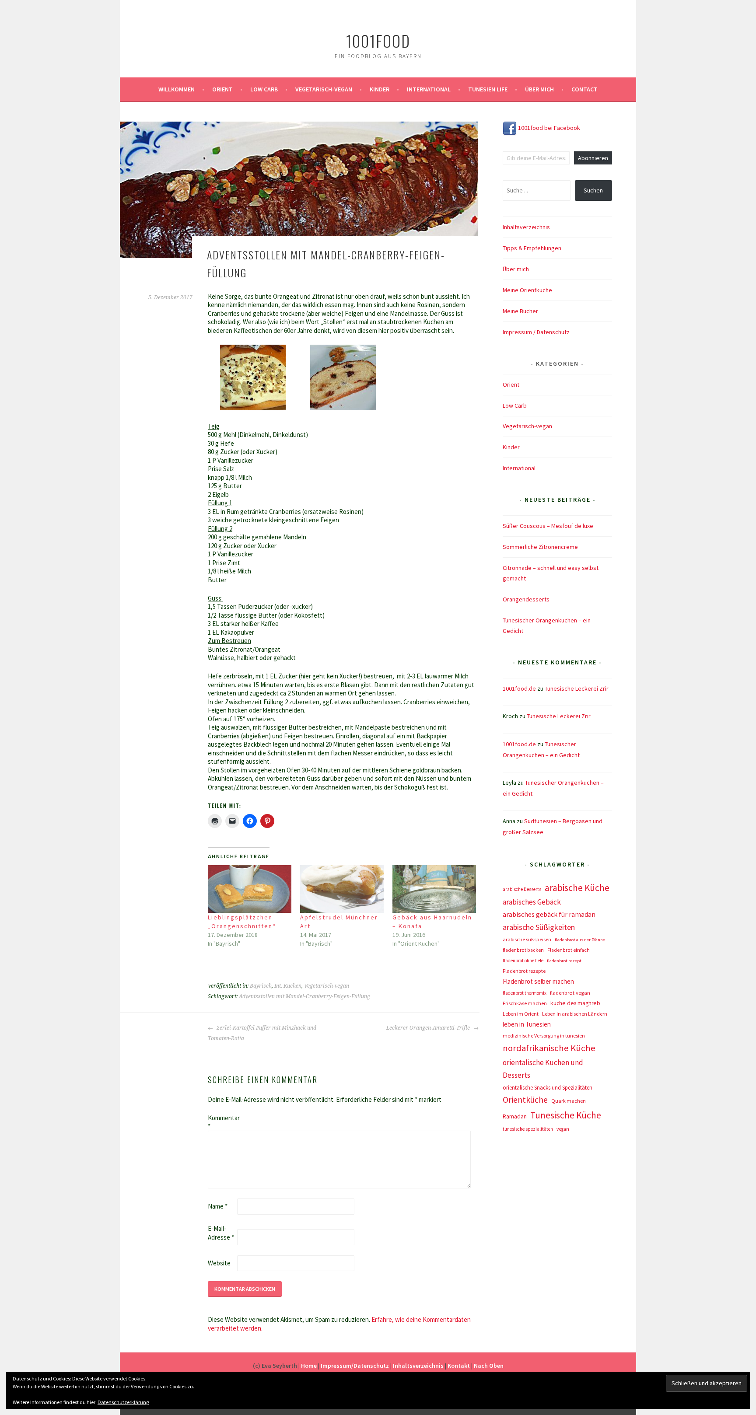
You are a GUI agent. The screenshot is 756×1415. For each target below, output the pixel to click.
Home (309, 1366)
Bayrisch (261, 986)
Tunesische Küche (565, 1115)
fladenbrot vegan (570, 992)
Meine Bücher (520, 311)
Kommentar (222, 1122)
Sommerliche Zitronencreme (540, 547)
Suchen (593, 190)
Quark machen (568, 1100)
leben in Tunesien (527, 1024)
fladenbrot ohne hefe (523, 960)
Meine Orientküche (527, 290)
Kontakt (459, 1366)
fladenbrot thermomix (524, 993)
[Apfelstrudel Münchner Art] (342, 889)
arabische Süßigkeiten (539, 927)
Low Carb (264, 89)
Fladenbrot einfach (568, 950)
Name (218, 1206)
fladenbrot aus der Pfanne (580, 940)
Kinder (379, 89)
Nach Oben (489, 1366)
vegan (562, 1129)
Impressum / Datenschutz (536, 332)
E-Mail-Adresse (221, 1232)
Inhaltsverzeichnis (526, 227)
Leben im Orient (521, 1013)
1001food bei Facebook (548, 128)
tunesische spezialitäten (528, 1129)
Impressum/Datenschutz (355, 1366)
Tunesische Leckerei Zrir (577, 688)
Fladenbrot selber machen (538, 981)
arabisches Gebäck (532, 902)
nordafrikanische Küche (549, 1048)
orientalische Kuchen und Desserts (543, 1069)
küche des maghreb (575, 1003)
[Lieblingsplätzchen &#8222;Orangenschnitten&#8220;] (249, 889)
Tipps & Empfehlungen (532, 248)
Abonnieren (593, 158)
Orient (222, 89)
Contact (584, 89)
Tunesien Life (488, 89)
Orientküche (525, 1099)
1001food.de (519, 688)
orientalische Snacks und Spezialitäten (547, 1087)
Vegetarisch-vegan (323, 89)
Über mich (539, 89)
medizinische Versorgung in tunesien (544, 1035)
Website (219, 1263)
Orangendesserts (526, 599)
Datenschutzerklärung (123, 1402)
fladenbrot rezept (564, 961)
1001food (378, 40)
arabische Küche (577, 888)
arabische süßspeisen (527, 939)
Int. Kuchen (287, 986)
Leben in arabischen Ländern (574, 1013)
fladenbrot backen (523, 950)
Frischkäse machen (525, 1003)
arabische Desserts (522, 889)
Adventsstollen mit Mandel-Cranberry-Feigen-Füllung (304, 996)
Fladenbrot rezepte (524, 971)
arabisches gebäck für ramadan (549, 914)
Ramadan (515, 1116)
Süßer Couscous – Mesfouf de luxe (548, 526)
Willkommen (176, 89)
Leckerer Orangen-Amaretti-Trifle (428, 1028)
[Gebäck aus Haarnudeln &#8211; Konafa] (434, 889)
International (429, 89)
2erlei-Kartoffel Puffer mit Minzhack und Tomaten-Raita (262, 1033)
